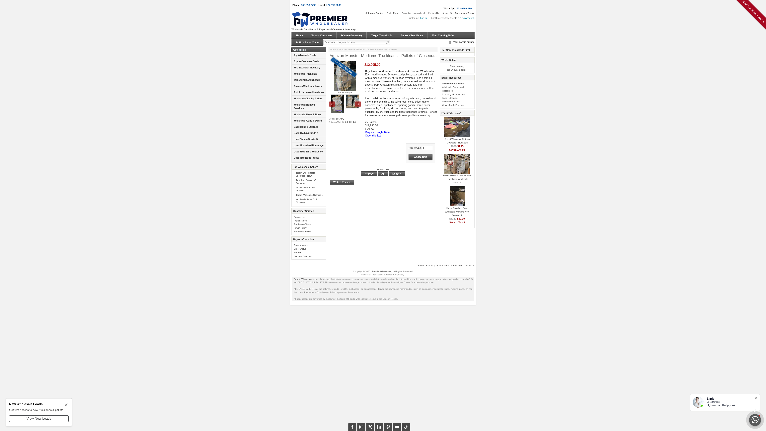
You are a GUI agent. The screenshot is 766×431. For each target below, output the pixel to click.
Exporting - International (413, 13)
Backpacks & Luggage (306, 127)
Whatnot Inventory (351, 35)
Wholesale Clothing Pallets (308, 98)
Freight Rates (300, 220)
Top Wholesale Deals (305, 55)
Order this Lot (373, 135)
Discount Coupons (303, 256)
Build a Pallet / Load (307, 42)
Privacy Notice (301, 245)
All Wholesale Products (453, 105)
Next (356, 105)
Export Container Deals (306, 61)
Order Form (392, 13)
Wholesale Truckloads (305, 73)
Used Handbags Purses (306, 157)
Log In (423, 18)
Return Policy (300, 228)
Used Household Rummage (308, 145)
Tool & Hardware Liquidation (309, 92)
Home (299, 35)
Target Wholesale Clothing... (309, 195)
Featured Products (451, 101)
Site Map (298, 252)
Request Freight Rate (377, 132)
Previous (334, 105)
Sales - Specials (450, 98)
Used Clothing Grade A (306, 133)
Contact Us (433, 13)
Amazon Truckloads (412, 35)
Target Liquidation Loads (307, 80)
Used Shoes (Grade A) (306, 139)
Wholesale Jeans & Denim (308, 120)
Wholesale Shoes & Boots (308, 114)
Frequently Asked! (302, 231)
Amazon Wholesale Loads (308, 86)
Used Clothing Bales (443, 35)
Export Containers (321, 35)
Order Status (300, 249)
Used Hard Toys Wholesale (308, 151)
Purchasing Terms (302, 224)
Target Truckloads (381, 35)
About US (447, 13)
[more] (457, 113)
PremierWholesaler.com (305, 279)
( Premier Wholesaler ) (381, 271)
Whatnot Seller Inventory (307, 67)
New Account (467, 18)
